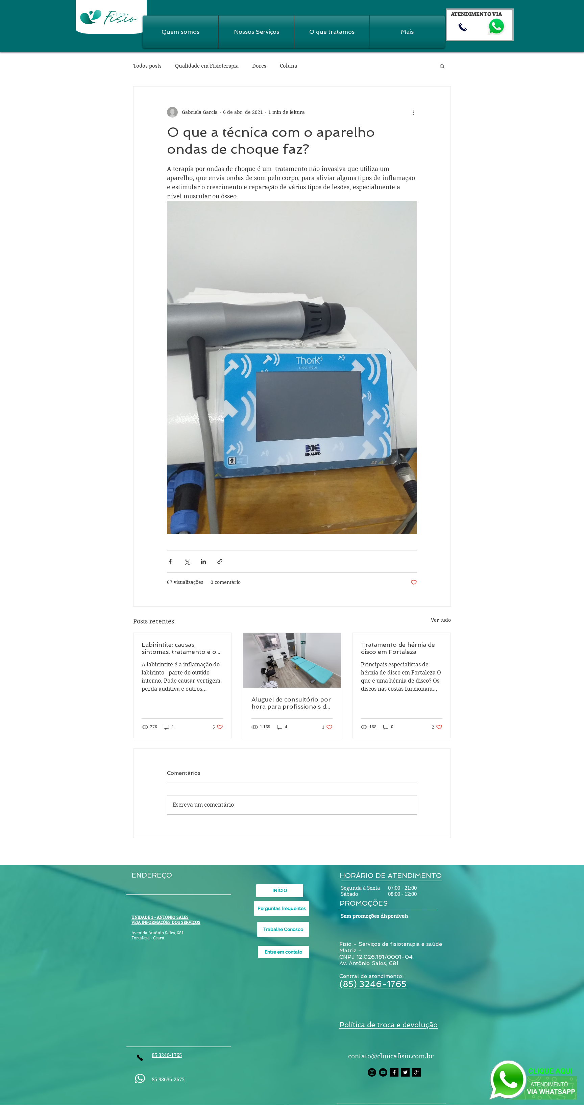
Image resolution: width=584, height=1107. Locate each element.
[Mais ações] (413, 112)
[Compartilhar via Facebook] (170, 561)
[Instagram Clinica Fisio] (372, 1072)
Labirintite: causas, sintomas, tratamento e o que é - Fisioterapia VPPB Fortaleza (180, 648)
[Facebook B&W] (394, 1072)
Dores (259, 66)
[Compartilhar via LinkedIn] (203, 561)
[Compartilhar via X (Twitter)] (187, 561)
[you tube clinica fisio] (383, 1072)
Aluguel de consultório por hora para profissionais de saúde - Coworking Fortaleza (291, 703)
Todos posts (147, 66)
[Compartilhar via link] (220, 561)
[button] (442, 66)
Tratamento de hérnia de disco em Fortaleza (398, 648)
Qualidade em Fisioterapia (207, 66)
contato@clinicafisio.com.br (391, 1056)
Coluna (288, 66)
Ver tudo (441, 620)
